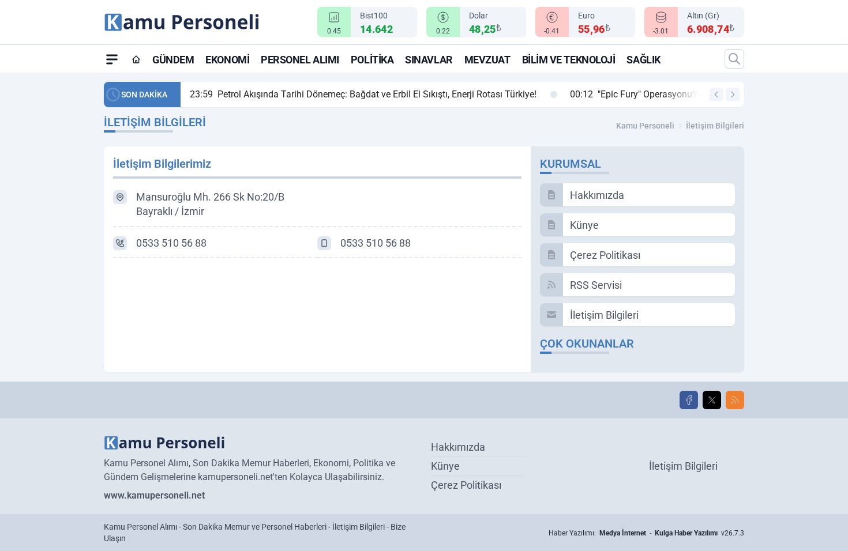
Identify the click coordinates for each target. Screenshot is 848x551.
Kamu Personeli (645, 125)
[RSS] (735, 400)
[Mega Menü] (112, 58)
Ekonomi (227, 60)
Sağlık (643, 60)
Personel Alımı (300, 60)
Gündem (173, 60)
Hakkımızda (458, 447)
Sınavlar (428, 60)
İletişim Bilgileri (715, 125)
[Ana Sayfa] (136, 59)
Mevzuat (487, 60)
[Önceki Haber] (716, 94)
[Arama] (734, 59)
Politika (372, 60)
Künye (445, 466)
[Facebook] (689, 400)
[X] (712, 400)
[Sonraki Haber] (733, 94)
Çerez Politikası (466, 485)
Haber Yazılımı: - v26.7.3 (646, 533)
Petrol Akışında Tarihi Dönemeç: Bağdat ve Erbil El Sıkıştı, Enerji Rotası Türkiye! (363, 94)
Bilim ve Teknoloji (569, 60)
